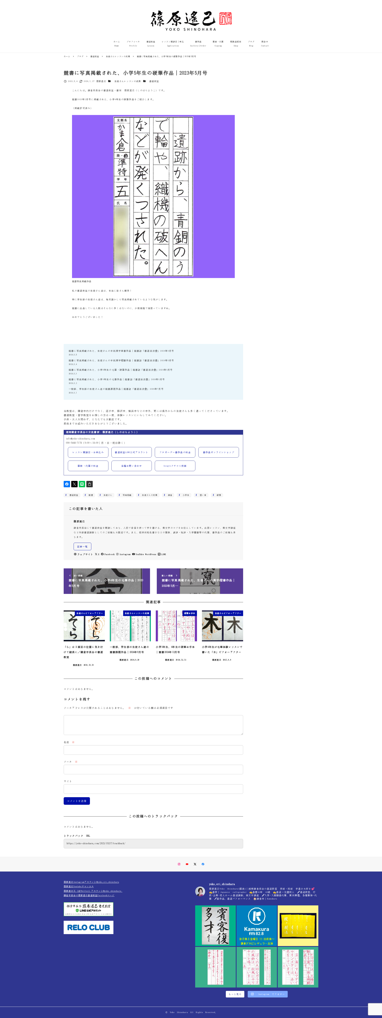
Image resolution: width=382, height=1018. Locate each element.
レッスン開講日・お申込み (88, 452)
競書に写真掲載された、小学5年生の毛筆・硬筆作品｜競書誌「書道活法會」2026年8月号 (121, 370)
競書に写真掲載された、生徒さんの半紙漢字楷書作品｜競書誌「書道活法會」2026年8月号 (121, 360)
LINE (163, 554)
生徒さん (106, 495)
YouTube (140, 554)
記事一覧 (82, 546)
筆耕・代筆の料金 (88, 466)
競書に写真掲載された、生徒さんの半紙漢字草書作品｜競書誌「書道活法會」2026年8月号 (121, 351)
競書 (89, 495)
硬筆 (217, 495)
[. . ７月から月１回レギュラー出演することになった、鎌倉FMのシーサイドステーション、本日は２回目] (257, 925)
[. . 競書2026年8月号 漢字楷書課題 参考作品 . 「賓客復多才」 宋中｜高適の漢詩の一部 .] (215, 925)
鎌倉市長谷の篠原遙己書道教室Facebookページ (89, 895)
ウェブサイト (85, 554)
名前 (69, 742)
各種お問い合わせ (131, 466)
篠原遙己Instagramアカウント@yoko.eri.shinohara (91, 882)
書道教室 (154, 81)
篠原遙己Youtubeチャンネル (79, 886)
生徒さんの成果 (148, 495)
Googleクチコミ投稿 (175, 466)
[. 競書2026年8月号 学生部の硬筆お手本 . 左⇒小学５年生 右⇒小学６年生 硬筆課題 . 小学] (257, 967)
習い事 (202, 495)
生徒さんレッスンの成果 (127, 81)
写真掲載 (126, 495)
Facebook (109, 554)
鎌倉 (169, 495)
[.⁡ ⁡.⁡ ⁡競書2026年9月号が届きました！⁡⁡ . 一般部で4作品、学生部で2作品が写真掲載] (298, 925)
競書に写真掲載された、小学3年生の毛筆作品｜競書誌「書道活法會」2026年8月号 (117, 379)
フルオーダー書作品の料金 (175, 452)
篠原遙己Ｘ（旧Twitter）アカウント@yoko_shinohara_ (93, 891)
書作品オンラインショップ (218, 452)
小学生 (184, 495)
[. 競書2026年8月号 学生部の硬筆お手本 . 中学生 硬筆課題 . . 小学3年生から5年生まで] (215, 967)
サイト (68, 781)
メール (71, 762)
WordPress (150, 554)
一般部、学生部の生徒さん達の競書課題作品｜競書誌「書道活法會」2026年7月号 (116, 389)
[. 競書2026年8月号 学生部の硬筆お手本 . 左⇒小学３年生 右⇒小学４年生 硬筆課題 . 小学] (298, 967)
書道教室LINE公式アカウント (131, 452)
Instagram (125, 554)
